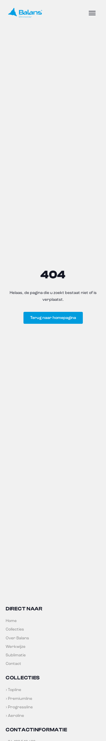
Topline (14, 689)
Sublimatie (16, 655)
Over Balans (17, 638)
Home (11, 620)
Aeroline (16, 715)
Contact (13, 663)
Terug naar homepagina (53, 317)
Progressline (20, 707)
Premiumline (20, 698)
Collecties (15, 629)
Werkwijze (15, 646)
